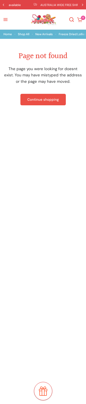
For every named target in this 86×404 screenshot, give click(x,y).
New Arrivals (44, 34)
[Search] (71, 19)
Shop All (23, 34)
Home (7, 34)
